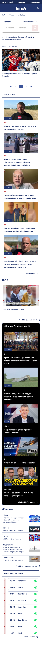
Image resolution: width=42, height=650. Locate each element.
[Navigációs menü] (4, 8)
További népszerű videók (28, 320)
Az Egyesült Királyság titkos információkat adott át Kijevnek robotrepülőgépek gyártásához (17, 162)
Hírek (5, 122)
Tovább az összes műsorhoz (26, 566)
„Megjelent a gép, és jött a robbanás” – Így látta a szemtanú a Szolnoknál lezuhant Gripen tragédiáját (20, 264)
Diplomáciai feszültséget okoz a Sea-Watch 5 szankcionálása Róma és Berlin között (20, 361)
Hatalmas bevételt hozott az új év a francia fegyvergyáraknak (18, 494)
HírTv (3, 15)
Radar (20, 613)
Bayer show (8, 545)
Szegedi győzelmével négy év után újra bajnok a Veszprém (19, 75)
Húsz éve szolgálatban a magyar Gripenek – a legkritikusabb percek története (18, 397)
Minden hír (30, 274)
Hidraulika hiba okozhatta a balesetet (19, 463)
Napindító (22, 600)
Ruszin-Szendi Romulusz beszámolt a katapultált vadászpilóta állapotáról (19, 229)
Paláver (6, 426)
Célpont (6, 528)
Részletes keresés (28, 21)
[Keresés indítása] (35, 28)
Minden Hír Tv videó (26, 502)
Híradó (5, 515)
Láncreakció (8, 489)
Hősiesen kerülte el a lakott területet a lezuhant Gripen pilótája (20, 127)
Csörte (6, 536)
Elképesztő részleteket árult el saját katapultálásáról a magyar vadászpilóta (20, 196)
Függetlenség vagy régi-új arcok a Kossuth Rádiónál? (18, 431)
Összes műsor (29, 637)
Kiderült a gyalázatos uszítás (13, 309)
